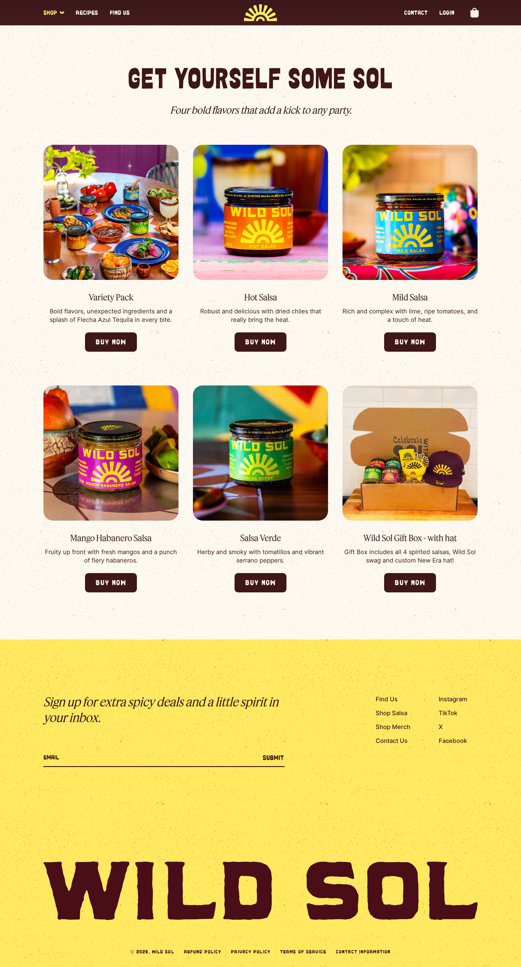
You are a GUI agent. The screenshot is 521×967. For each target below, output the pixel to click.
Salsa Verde (260, 537)
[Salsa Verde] (260, 453)
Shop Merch (393, 727)
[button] (54, 12)
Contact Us (392, 740)
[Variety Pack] (110, 212)
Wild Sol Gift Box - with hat (410, 537)
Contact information (363, 952)
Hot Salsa (260, 297)
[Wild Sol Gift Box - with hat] (410, 453)
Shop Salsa (391, 713)
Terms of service (303, 952)
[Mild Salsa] (410, 212)
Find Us (387, 699)
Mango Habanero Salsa (111, 537)
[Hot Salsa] (260, 212)
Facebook (453, 740)
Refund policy (203, 952)
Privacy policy (250, 952)
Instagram (453, 699)
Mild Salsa (410, 297)
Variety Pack (111, 297)
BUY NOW (111, 342)
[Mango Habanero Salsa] (110, 453)
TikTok (448, 713)
